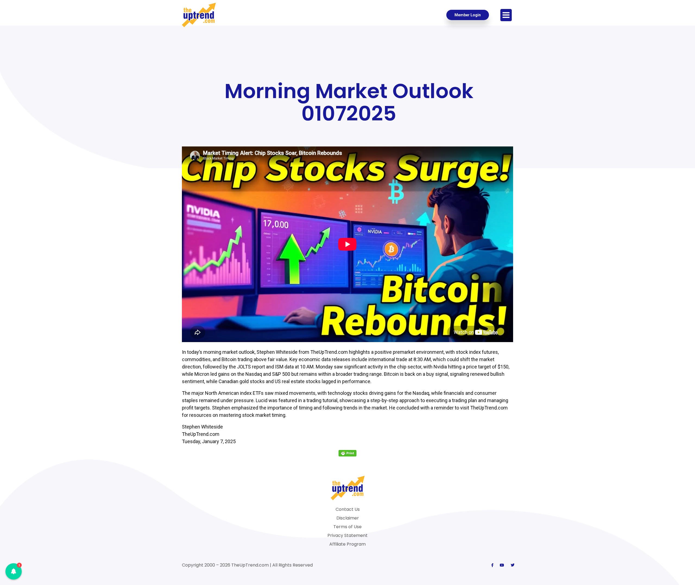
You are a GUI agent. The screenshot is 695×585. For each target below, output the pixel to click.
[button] (13, 571)
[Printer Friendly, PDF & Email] (347, 453)
